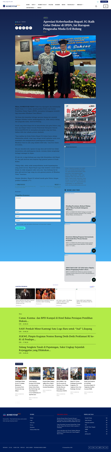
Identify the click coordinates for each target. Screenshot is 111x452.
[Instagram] (93, 447)
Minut (45, 17)
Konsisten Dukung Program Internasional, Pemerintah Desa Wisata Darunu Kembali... (80, 238)
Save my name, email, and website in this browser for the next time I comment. (34, 224)
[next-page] (18, 403)
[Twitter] (20, 27)
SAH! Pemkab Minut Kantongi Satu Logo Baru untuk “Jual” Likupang (55, 328)
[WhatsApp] (23, 27)
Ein (45, 32)
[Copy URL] (30, 27)
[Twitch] (100, 447)
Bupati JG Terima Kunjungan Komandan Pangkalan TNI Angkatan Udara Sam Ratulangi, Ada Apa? (76, 385)
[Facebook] (16, 27)
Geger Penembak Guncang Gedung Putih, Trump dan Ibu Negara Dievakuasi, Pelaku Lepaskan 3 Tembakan (68, 426)
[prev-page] (16, 403)
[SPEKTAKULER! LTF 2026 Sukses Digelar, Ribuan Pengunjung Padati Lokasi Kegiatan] (80, 259)
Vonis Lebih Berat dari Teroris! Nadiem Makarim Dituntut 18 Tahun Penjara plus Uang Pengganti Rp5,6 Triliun (68, 432)
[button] (96, 6)
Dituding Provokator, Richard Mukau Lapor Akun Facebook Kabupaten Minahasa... (78, 207)
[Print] (27, 27)
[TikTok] (96, 447)
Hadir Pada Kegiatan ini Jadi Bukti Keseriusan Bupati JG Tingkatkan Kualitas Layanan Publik (89, 385)
